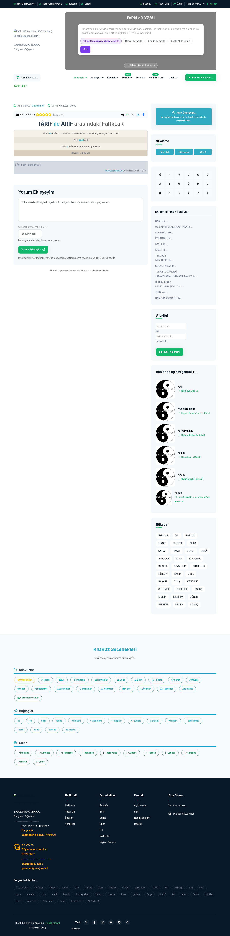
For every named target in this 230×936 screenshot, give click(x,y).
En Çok (165, 152)
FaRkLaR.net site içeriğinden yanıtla (101, 41)
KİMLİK (162, 596)
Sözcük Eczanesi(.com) (26, 802)
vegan (65, 887)
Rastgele (185, 152)
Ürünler (147, 688)
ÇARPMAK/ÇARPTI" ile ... (169, 298)
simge (125, 887)
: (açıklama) (193, 720)
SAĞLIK (162, 566)
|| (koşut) (154, 720)
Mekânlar (87, 688)
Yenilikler (70, 823)
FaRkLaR (163, 535)
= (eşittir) (173, 720)
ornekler (31, 894)
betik (62, 901)
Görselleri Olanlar (29, 697)
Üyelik (179, 4)
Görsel (87, 4)
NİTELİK (162, 573)
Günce (139, 77)
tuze (76, 887)
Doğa (122, 680)
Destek (138, 823)
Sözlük (126, 76)
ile (19, 720)
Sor (85, 49)
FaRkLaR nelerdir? (169, 351)
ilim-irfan (31, 901)
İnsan (46, 680)
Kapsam (73, 4)
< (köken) (76, 720)
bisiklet (209, 894)
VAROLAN (163, 558)
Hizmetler (167, 688)
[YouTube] (111, 922)
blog (191, 887)
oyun (201, 887)
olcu (44, 894)
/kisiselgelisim (186, 408)
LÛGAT (162, 543)
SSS (136, 811)
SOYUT (190, 550)
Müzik (195, 680)
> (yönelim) (96, 720)
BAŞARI (162, 581)
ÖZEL (191, 573)
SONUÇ (194, 604)
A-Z (204, 152)
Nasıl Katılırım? (142, 817)
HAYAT (176, 550)
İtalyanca (89, 752)
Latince (171, 752)
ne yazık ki (71, 729)
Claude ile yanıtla (156, 41)
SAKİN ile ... (161, 220)
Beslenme (42, 688)
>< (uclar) (136, 720)
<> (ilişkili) (116, 720)
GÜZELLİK (182, 589)
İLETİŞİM (178, 596)
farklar (196, 894)
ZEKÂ (204, 550)
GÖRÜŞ (198, 589)
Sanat (177, 680)
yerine (59, 720)
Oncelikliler (38, 105)
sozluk (113, 887)
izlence (111, 894)
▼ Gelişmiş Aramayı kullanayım (141, 65)
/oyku (181, 474)
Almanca (45, 752)
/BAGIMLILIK (185, 430)
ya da (36, 729)
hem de (52, 729)
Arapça (133, 752)
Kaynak (111, 77)
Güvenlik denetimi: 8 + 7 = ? (33, 226)
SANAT (162, 550)
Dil (62, 680)
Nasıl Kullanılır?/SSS (52, 4)
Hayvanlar (102, 680)
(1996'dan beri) (33, 40)
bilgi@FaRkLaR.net (26, 4)
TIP (166, 887)
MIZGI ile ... (161, 249)
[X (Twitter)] (86, 922)
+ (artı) (21, 729)
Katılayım (96, 77)
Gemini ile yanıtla (133, 41)
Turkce (88, 887)
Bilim (139, 680)
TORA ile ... (161, 292)
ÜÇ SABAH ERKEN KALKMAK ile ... (174, 226)
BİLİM (192, 543)
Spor (22, 688)
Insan (124, 894)
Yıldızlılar (105, 836)
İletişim (69, 817)
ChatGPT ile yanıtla (180, 41)
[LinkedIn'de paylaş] (138, 115)
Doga (149, 894)
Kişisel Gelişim (108, 842)
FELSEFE (178, 543)
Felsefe (158, 680)
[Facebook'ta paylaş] (143, 115)
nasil (54, 894)
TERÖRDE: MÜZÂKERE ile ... (164, 258)
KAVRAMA (195, 558)
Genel (128, 688)
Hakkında (70, 805)
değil (43, 720)
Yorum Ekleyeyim (31, 249)
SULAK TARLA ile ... (165, 265)
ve (30, 720)
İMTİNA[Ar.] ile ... (164, 238)
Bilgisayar (64, 688)
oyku (18, 894)
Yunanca (191, 752)
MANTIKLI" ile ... (164, 232)
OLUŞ (177, 581)
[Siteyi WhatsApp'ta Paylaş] (127, 922)
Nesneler (108, 688)
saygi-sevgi (140, 887)
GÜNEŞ (194, 596)
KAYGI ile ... (161, 244)
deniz (184, 894)
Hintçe (23, 761)
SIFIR (179, 558)
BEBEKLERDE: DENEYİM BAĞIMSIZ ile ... (169, 284)
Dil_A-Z (162, 894)
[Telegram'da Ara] (119, 922)
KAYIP (177, 573)
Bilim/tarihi (48, 901)
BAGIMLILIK (93, 901)
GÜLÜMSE (164, 589)
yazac (52, 887)
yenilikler (38, 887)
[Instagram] (103, 922)
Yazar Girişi (163, 4)
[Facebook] (94, 922)
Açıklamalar (140, 805)
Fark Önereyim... (184, 116)
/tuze (178, 492)
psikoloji (178, 887)
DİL (177, 535)
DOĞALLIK (180, 566)
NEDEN (179, 604)
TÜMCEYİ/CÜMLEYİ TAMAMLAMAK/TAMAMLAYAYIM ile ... (176, 274)
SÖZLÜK (190, 535)
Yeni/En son (156, 76)
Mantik (66, 894)
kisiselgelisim (82, 894)
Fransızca (67, 752)
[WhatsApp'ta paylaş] (127, 115)
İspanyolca (111, 752)
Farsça (152, 752)
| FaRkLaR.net (52, 923)
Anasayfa (79, 77)
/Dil (180, 386)
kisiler (98, 894)
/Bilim (181, 452)
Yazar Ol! (70, 811)
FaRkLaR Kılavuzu (114, 170)
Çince (41, 761)
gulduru (137, 894)
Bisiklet (189, 688)
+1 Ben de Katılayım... (201, 77)
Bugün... (147, 4)
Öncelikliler (26, 680)
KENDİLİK (192, 581)
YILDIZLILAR (22, 887)
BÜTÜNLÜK (199, 566)
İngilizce (24, 752)
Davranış (80, 680)
